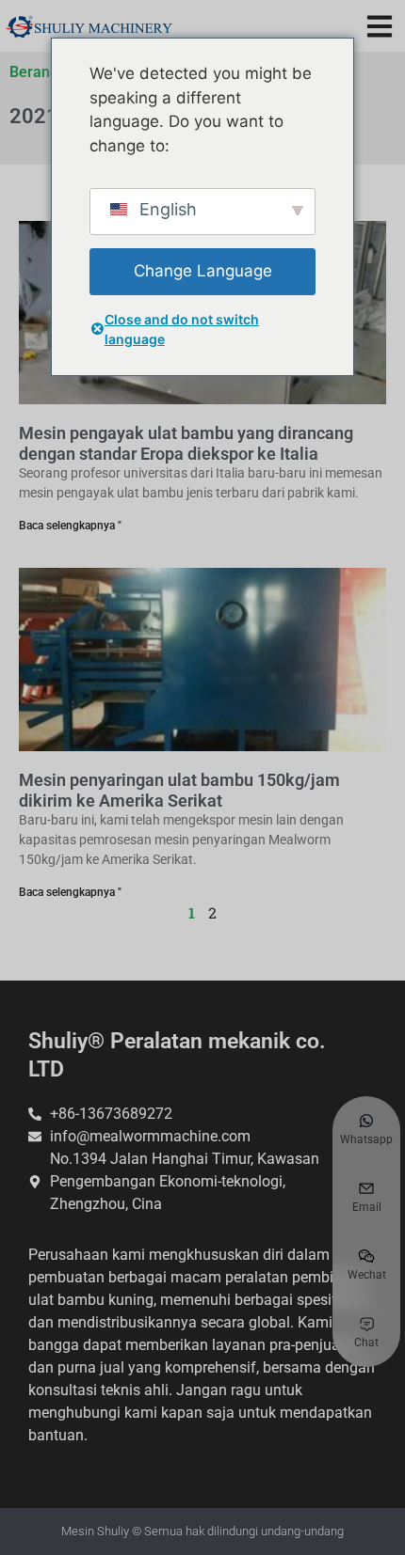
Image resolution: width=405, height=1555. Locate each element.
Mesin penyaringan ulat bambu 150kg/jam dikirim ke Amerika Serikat (179, 790)
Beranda (38, 72)
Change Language (203, 270)
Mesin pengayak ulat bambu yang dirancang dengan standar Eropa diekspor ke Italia (186, 443)
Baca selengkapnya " (70, 525)
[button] (379, 26)
